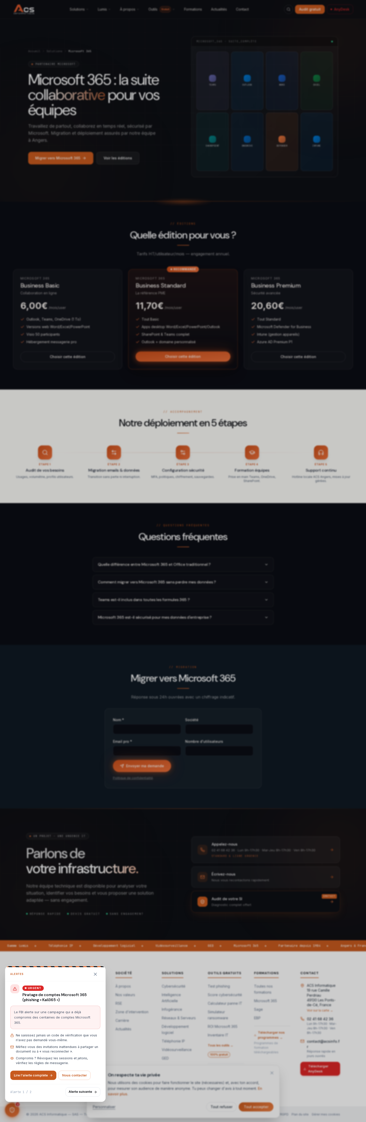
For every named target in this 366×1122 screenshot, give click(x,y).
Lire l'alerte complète (31, 1075)
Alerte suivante (80, 1092)
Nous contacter (74, 1075)
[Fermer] (95, 974)
